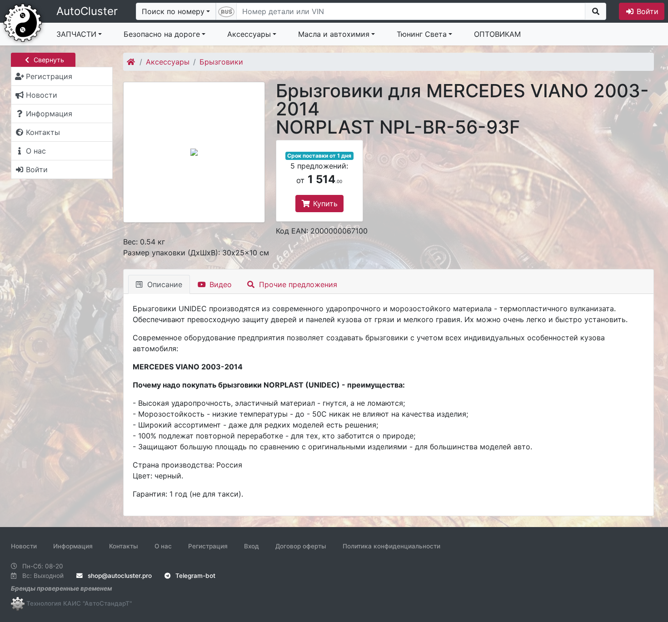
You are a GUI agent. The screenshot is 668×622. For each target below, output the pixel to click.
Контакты (123, 546)
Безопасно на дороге (162, 34)
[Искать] (595, 11)
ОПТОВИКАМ (497, 34)
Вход (251, 546)
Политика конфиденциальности (391, 546)
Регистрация (208, 546)
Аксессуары (249, 34)
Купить (324, 203)
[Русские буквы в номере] (226, 11)
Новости (24, 546)
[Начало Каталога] (131, 61)
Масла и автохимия (333, 34)
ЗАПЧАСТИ (76, 34)
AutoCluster (87, 11)
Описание (163, 284)
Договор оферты (300, 546)
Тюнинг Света (422, 34)
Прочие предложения (297, 284)
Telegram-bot (194, 575)
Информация (73, 546)
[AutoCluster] (23, 21)
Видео (219, 284)
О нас (163, 546)
